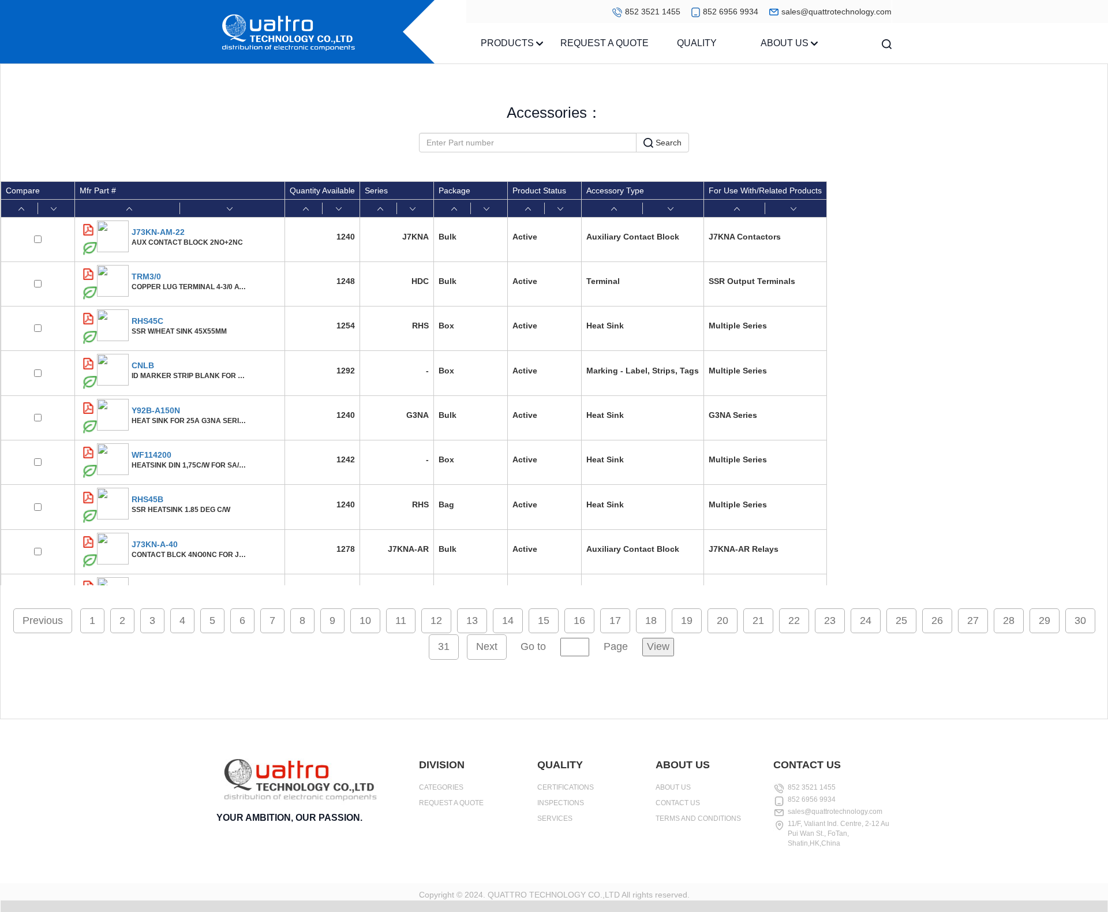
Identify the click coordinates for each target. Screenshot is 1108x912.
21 (758, 620)
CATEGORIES (441, 787)
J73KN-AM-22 (158, 232)
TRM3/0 (146, 276)
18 (651, 620)
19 (686, 620)
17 (615, 620)
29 (1044, 620)
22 (794, 620)
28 (1009, 620)
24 (865, 620)
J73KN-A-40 (155, 544)
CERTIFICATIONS (565, 787)
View (658, 646)
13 (472, 620)
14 (508, 620)
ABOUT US (786, 43)
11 (400, 620)
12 (436, 620)
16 (579, 620)
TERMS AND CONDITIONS (698, 818)
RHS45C (147, 321)
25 (901, 620)
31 (444, 646)
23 (830, 620)
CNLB (143, 365)
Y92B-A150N (156, 410)
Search (667, 142)
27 (973, 620)
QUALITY (697, 43)
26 (937, 620)
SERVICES (554, 818)
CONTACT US (678, 803)
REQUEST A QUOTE (604, 43)
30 (1080, 620)
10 (365, 620)
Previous (43, 620)
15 (543, 620)
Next (486, 646)
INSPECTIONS (560, 803)
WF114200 (151, 454)
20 (722, 620)
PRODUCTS (508, 43)
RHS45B (147, 499)
